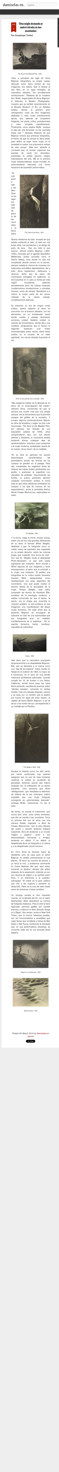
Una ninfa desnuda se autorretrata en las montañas (31, 27)
